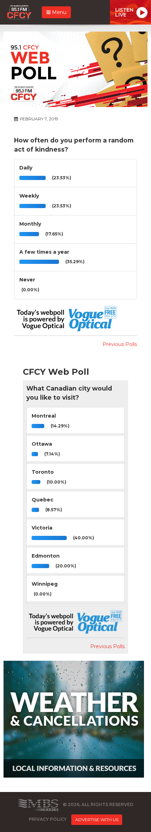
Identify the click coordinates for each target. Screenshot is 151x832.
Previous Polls (120, 344)
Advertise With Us (96, 819)
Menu (58, 12)
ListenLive (124, 12)
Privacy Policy (48, 819)
